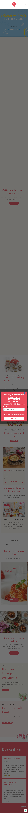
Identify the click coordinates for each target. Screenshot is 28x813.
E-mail (5, 406)
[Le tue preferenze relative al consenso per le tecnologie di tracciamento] (25, 810)
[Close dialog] (25, 393)
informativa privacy (15, 411)
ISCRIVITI (14, 418)
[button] (2, 4)
